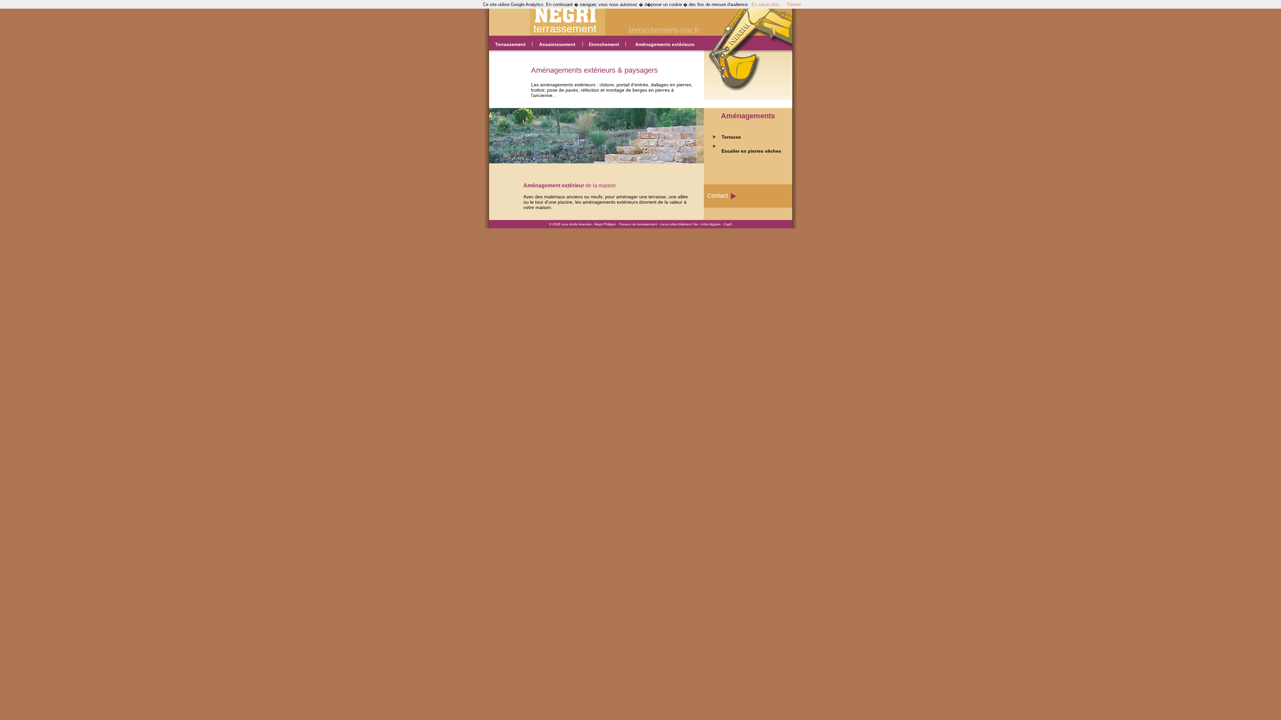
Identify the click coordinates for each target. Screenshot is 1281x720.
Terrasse (731, 137)
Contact (717, 195)
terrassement (564, 29)
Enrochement (604, 44)
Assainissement (557, 44)
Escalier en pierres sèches (751, 151)
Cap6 (728, 224)
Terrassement (510, 44)
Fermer (794, 4)
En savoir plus (765, 4)
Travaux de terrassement (638, 224)
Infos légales (711, 224)
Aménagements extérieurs (665, 44)
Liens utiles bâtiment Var (679, 224)
